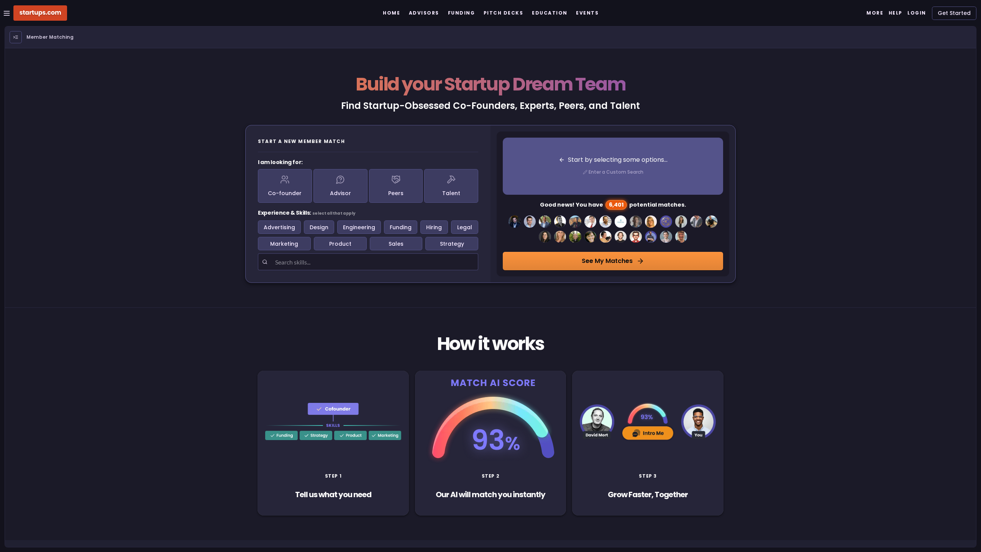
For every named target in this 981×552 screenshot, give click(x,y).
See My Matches (607, 260)
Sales (396, 244)
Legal (464, 227)
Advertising (279, 227)
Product (340, 244)
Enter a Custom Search (616, 172)
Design (319, 227)
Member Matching (50, 37)
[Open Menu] (16, 37)
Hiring (434, 227)
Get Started (954, 13)
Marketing (284, 244)
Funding (401, 227)
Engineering (359, 227)
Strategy (452, 244)
